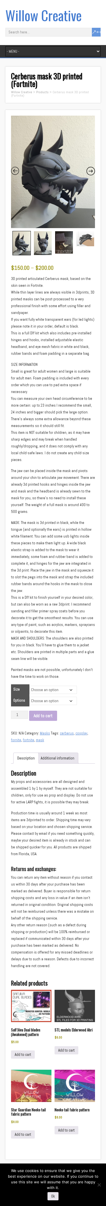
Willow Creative (43, 15)
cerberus (67, 733)
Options (19, 700)
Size (16, 689)
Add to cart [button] (23, 1054)
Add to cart (43, 716)
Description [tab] (26, 758)
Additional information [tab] (57, 758)
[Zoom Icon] (53, 172)
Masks (45, 733)
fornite (16, 740)
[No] (99, 1185)
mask (40, 740)
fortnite (28, 740)
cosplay (81, 733)
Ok (53, 1196)
